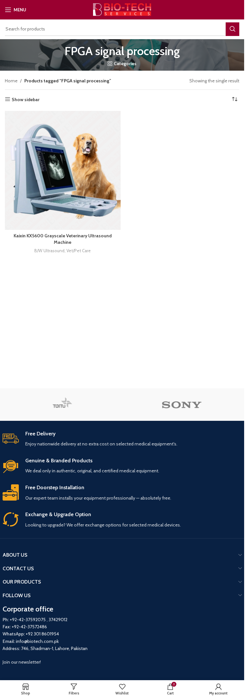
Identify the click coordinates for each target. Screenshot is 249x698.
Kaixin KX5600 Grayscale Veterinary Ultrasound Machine (63, 239)
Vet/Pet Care (78, 250)
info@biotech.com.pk (37, 641)
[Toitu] (62, 404)
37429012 (58, 619)
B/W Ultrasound (49, 250)
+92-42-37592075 (28, 619)
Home (11, 81)
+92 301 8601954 (42, 634)
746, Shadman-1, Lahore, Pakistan (54, 648)
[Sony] (182, 404)
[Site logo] (122, 9)
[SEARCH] (232, 29)
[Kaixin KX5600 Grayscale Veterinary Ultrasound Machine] (63, 170)
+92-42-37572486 (29, 627)
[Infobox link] (122, 439)
